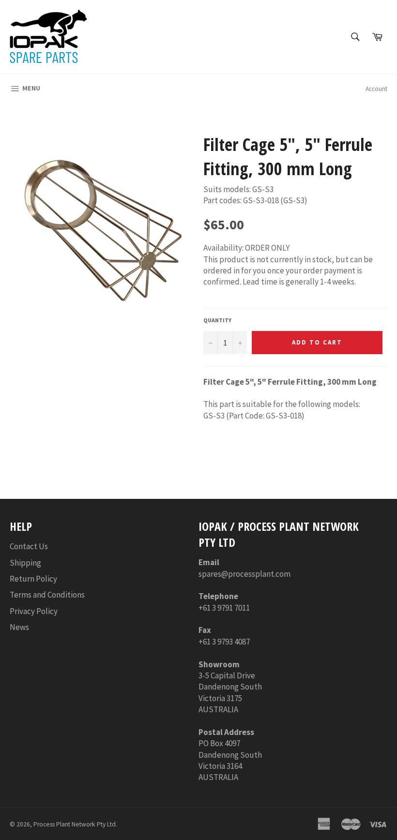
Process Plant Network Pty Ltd (74, 824)
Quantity (217, 320)
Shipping (25, 562)
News (19, 627)
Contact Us (29, 546)
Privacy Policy (34, 611)
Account (376, 89)
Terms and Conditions (47, 594)
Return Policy (33, 578)
